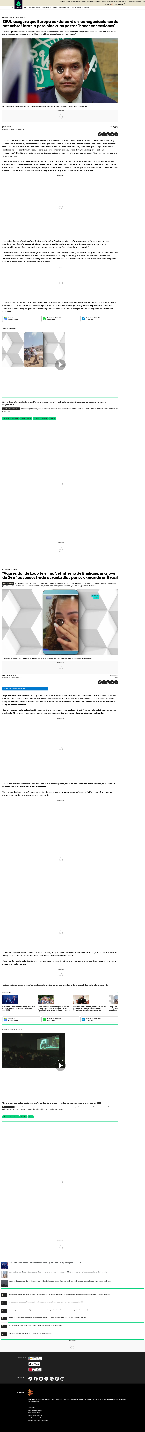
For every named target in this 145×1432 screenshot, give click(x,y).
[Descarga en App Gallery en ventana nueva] (35, 1371)
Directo (44, 418)
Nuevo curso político (103, 1)
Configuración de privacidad (36, 1418)
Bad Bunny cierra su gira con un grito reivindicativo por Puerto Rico (30, 1333)
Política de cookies (34, 1412)
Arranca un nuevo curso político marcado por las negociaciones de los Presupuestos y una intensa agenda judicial (46, 1302)
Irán (25, 7)
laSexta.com (6, 126)
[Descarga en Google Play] (35, 1360)
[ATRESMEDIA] (72, 1392)
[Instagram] (52, 1380)
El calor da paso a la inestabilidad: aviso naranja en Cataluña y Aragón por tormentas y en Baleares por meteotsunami (47, 1317)
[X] (30, 1380)
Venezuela (45, 7)
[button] (100, 134)
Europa (86, 7)
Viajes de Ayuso (114, 1)
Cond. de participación (35, 1415)
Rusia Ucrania (132, 1)
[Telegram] (112, 134)
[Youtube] (62, 1380)
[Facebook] (36, 1380)
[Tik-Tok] (57, 1380)
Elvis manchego (140, 1)
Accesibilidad (32, 1423)
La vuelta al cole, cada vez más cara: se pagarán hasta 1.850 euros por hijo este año (36, 1325)
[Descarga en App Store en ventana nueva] (34, 1365)
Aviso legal (31, 1407)
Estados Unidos (34, 7)
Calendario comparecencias (89, 1)
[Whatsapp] (41, 1380)
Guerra (36, 418)
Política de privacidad (35, 1410)
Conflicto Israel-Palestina (60, 7)
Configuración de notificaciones (38, 1420)
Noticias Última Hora (11, 418)
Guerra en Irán (123, 1)
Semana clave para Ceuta (73, 1)
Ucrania (52, 418)
